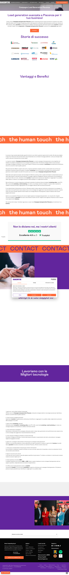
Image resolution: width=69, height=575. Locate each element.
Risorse (47, 2)
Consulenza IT (25, 2)
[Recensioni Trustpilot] (60, 552)
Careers (39, 552)
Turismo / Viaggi (29, 550)
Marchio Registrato (43, 559)
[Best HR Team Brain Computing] (55, 552)
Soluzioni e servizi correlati (17, 534)
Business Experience (15, 2)
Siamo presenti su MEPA (44, 554)
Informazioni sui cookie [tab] (49, 282)
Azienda (52, 2)
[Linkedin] (52, 546)
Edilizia (27, 545)
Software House (33, 2)
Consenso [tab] (19, 282)
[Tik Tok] (60, 546)
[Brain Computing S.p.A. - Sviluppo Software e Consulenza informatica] (5, 2)
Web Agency (41, 2)
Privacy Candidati (41, 566)
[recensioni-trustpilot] (34, 231)
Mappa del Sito (57, 566)
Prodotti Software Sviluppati (62, 569)
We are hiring (6, 572)
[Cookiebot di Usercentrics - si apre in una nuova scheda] (51, 279)
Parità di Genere (43, 567)
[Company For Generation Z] (55, 556)
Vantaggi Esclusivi (51, 567)
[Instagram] (54, 546)
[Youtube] (58, 546)
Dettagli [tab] (34, 282)
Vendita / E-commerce (30, 548)
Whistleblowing (58, 567)
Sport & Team (28, 553)
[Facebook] (56, 546)
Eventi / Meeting (29, 552)
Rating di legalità (42, 556)
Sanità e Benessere (29, 547)
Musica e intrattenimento (31, 555)
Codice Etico (64, 566)
